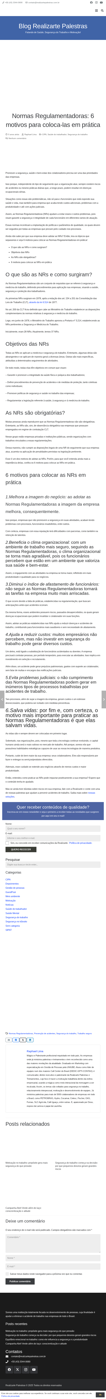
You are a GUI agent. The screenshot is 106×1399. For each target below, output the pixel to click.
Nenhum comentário (17, 138)
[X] (17, 1370)
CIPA (44, 134)
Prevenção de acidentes (44, 1033)
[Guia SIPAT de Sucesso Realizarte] (53, 981)
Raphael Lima (30, 134)
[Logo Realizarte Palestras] (19, 10)
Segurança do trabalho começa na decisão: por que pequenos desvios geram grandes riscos (76, 1166)
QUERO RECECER (21, 849)
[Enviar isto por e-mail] (9, 1040)
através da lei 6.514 (38, 302)
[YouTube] (101, 2)
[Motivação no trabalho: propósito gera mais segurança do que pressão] (28, 1145)
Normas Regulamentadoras (21, 1033)
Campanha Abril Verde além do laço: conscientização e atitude (36, 1343)
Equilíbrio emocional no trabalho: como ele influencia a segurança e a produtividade (47, 1339)
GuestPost (11, 892)
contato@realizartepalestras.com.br (28, 1356)
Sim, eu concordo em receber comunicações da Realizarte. (51, 843)
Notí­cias (10, 905)
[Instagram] (96, 2)
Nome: (9, 824)
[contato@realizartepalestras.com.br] (8, 1356)
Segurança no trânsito (16, 921)
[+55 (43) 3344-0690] (8, 1361)
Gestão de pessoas (15, 888)
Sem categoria (13, 926)
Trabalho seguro (84, 1033)
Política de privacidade (10, 1396)
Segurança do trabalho (78, 134)
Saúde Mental (12, 913)
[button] (96, 10)
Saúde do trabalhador (57, 134)
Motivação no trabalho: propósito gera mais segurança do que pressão (40, 1331)
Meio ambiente (13, 896)
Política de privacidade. (80, 843)
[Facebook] (91, 2)
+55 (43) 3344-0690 (20, 1361)
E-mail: (9, 833)
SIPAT (9, 930)
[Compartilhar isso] (16, 1040)
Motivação (11, 900)
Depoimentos (12, 884)
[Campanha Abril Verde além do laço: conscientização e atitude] (28, 1190)
